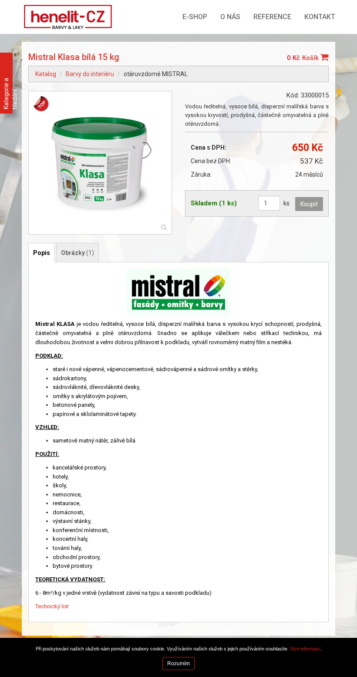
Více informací (305, 648)
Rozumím (178, 663)
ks (286, 203)
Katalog (45, 73)
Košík (311, 58)
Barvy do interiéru (90, 73)
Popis (41, 252)
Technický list (52, 606)
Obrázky (77, 252)
